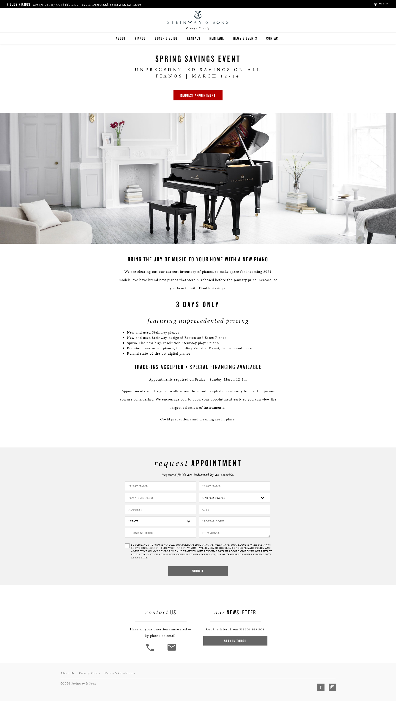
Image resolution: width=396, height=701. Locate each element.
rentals (193, 38)
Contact (273, 38)
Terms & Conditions (120, 673)
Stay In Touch (235, 640)
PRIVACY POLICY (254, 548)
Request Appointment (198, 95)
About (121, 38)
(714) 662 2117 (67, 5)
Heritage (216, 38)
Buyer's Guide (166, 38)
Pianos (140, 38)
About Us (67, 673)
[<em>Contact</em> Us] (171, 650)
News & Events (245, 38)
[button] (150, 650)
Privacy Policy (89, 673)
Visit (383, 4)
